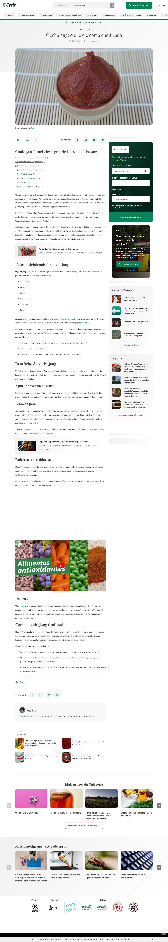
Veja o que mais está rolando (131, 415)
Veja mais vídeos (131, 345)
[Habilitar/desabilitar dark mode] (18, 140)
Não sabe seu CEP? (118, 189)
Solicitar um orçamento (129, 264)
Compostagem (28, 15)
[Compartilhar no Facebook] (77, 140)
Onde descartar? (140, 5)
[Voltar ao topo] (163, 932)
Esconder (44, 158)
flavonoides (65, 318)
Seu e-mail (116, 194)
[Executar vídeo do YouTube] (60, 565)
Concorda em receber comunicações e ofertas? (128, 206)
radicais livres (83, 322)
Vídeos (10, 15)
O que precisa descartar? (123, 166)
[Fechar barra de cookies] (152, 939)
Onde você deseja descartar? (125, 178)
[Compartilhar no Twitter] (86, 140)
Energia (93, 15)
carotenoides (76, 318)
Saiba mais (126, 939)
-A (36, 140)
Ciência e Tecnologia (132, 15)
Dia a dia (152, 15)
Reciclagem (47, 15)
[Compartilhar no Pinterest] (102, 140)
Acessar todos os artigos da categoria (84, 825)
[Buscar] (112, 5)
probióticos (75, 393)
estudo (21, 411)
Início (68, 22)
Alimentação (110, 15)
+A (27, 140)
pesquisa (23, 606)
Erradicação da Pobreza (71, 15)
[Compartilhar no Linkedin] (94, 140)
